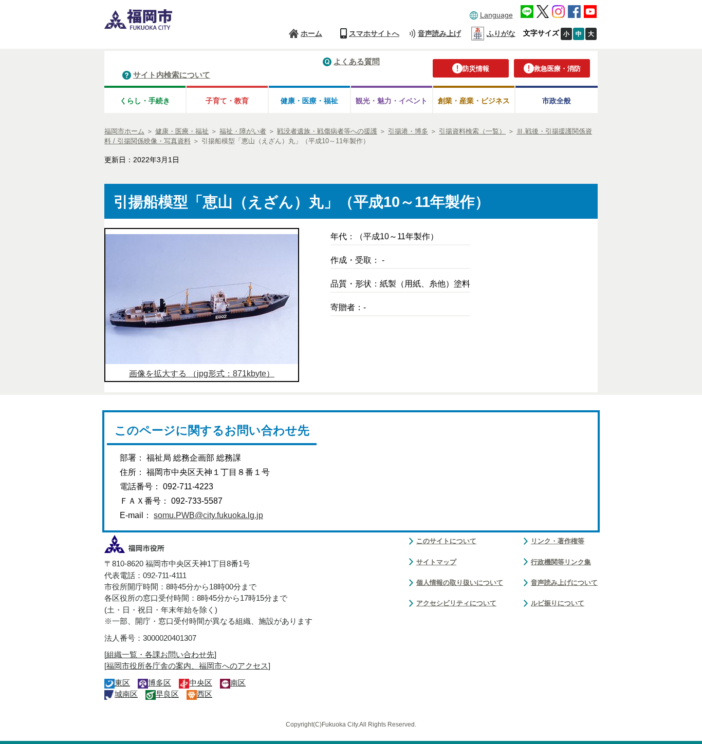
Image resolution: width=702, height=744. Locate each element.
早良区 (167, 694)
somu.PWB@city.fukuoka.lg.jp (208, 515)
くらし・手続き (145, 101)
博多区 (159, 683)
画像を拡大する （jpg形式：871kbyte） (201, 373)
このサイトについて (446, 541)
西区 (204, 694)
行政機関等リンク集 (561, 562)
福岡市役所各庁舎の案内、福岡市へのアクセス (187, 666)
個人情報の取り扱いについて (459, 582)
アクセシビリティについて (456, 603)
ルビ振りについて (557, 603)
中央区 (200, 683)
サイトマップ (436, 562)
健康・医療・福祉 (309, 101)
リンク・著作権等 (557, 541)
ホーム (311, 33)
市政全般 (556, 101)
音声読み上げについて (564, 582)
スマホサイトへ (374, 33)
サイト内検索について (171, 74)
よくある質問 (357, 61)
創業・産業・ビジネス (474, 101)
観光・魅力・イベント (392, 101)
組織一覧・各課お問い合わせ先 (160, 655)
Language (496, 15)
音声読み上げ (439, 33)
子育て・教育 (227, 101)
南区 (238, 683)
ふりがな (501, 33)
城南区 (126, 694)
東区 (122, 683)
